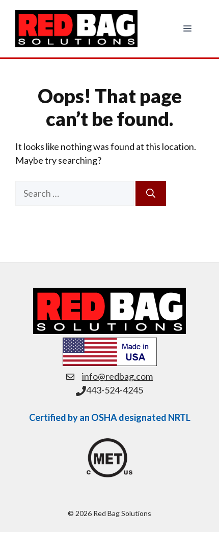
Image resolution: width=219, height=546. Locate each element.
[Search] (150, 193)
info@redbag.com (117, 376)
